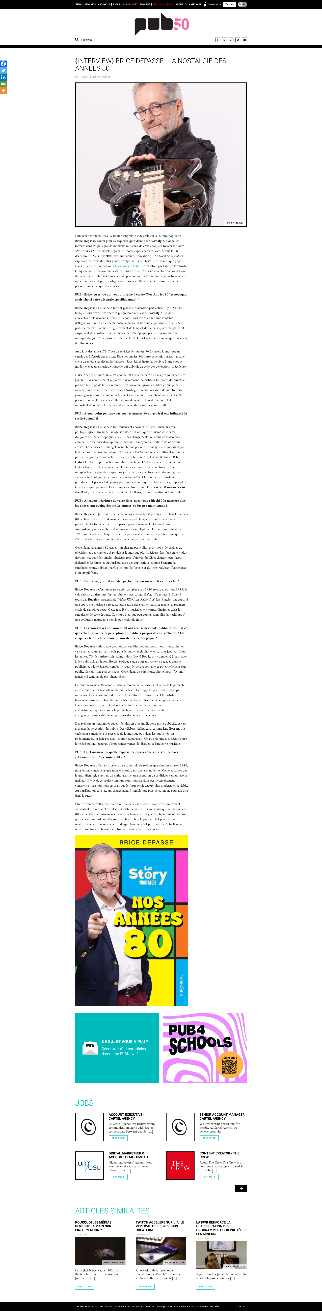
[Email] (3, 84)
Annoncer (195, 4)
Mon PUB (145, 4)
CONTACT (241, 1306)
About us (181, 4)
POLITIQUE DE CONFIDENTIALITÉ (145, 1306)
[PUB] (162, 27)
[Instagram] (224, 40)
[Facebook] (217, 40)
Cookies (168, 1306)
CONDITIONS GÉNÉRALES (112, 1306)
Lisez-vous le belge (127, 266)
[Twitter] (237, 40)
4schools (104, 4)
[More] (3, 90)
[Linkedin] (3, 77)
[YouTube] (244, 40)
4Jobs (116, 4)
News (79, 4)
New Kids (90, 4)
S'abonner (229, 4)
